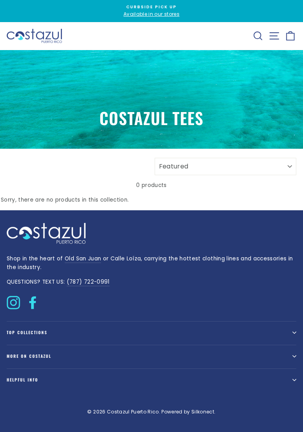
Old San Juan (83, 258)
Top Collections (27, 332)
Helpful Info (22, 380)
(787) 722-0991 (88, 282)
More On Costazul (29, 356)
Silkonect (202, 411)
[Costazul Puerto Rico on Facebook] (32, 300)
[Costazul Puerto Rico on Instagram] (13, 300)
